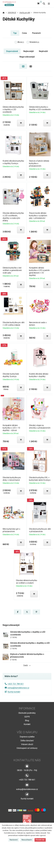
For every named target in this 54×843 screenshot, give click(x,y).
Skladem (34, 42)
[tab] (23, 66)
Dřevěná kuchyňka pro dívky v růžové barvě (12, 478)
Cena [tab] (24, 33)
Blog (27, 720)
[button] (20, 123)
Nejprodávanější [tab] (27, 57)
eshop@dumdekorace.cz (18, 688)
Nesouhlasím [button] (27, 840)
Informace (27, 708)
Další (25, 665)
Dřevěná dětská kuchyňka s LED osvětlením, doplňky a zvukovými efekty (13, 217)
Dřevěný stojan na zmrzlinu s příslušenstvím (39, 426)
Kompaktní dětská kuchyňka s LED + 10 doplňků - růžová (11, 428)
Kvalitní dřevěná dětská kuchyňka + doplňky (38, 375)
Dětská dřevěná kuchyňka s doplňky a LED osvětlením (13, 109)
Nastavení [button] (14, 840)
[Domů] (10, 4)
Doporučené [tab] (12, 51)
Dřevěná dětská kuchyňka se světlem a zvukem (26, 581)
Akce (20, 42)
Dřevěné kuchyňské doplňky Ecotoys (11, 375)
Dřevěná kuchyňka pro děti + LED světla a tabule (13, 323)
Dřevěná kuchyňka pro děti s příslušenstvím (40, 530)
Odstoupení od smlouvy (27, 748)
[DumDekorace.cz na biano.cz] (27, 820)
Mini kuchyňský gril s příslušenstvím (11, 530)
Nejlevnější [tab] (28, 51)
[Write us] (27, 794)
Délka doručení (27, 740)
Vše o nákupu (27, 732)
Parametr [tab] (36, 33)
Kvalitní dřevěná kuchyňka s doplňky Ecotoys (13, 162)
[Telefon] (27, 775)
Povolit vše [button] (40, 840)
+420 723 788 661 (16, 684)
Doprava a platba (27, 736)
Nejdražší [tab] (43, 51)
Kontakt (27, 724)
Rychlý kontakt (14, 692)
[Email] (27, 785)
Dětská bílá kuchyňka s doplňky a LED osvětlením (40, 108)
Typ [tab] (15, 33)
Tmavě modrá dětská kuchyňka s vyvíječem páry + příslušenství (38, 215)
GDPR (27, 717)
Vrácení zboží (27, 744)
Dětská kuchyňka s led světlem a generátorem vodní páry (12, 270)
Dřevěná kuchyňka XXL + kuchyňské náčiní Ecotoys (39, 478)
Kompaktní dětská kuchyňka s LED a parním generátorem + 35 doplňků (39, 271)
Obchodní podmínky (27, 713)
